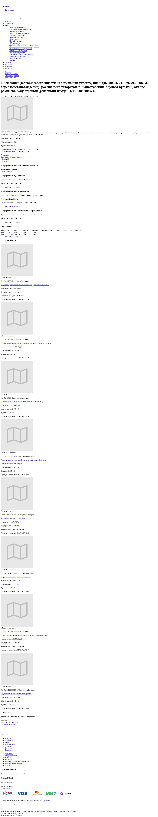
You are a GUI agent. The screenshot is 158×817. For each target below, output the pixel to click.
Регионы (8, 64)
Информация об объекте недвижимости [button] (19, 165)
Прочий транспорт (16, 41)
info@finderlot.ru (12, 722)
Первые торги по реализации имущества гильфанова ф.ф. (22, 402)
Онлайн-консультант (8, 724)
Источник (5, 159)
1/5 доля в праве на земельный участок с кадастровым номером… (25, 285)
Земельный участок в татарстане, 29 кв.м (16, 518)
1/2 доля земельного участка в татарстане (16, 577)
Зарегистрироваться (8, 815)
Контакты (8, 68)
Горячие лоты (10, 744)
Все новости (5, 788)
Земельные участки (16, 31)
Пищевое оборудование (18, 51)
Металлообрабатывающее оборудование (24, 47)
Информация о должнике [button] (13, 175)
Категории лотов (11, 74)
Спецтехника (14, 39)
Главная (8, 22)
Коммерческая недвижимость (20, 29)
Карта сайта (46, 800)
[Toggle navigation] (21, 18)
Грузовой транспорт (16, 37)
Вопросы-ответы (11, 756)
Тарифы (8, 62)
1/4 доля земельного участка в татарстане (16, 694)
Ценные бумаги (15, 58)
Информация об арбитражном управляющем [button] (22, 211)
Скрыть (18, 815)
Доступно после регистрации (11, 157)
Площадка (4, 161)
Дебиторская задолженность (19, 56)
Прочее (12, 60)
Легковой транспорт (16, 35)
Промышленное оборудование (20, 49)
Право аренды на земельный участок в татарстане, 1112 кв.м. (23, 460)
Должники (9, 754)
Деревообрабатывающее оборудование (23, 45)
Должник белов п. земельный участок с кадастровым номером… (24, 635)
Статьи (7, 765)
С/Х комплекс (14, 43)
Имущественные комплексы (19, 33)
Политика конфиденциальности (17, 761)
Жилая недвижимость (17, 27)
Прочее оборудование (17, 53)
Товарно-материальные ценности (21, 55)
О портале (9, 23)
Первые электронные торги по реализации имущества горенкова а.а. (26, 343)
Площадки (9, 66)
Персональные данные (13, 763)
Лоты (7, 25)
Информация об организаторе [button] (15, 191)
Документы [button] (6, 226)
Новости (8, 757)
